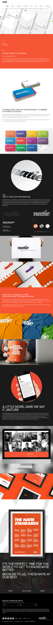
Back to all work (26, 590)
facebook (3, 618)
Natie (4, 2)
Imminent (42, 590)
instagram (11, 618)
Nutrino (10, 590)
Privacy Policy (19, 621)
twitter (6, 618)
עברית (29, 618)
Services (26, 6)
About (12, 6)
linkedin (8, 618)
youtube (13, 618)
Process (19, 6)
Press (41, 6)
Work (7, 6)
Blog (36, 6)
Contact (47, 6)
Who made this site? (7, 621)
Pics (31, 6)
